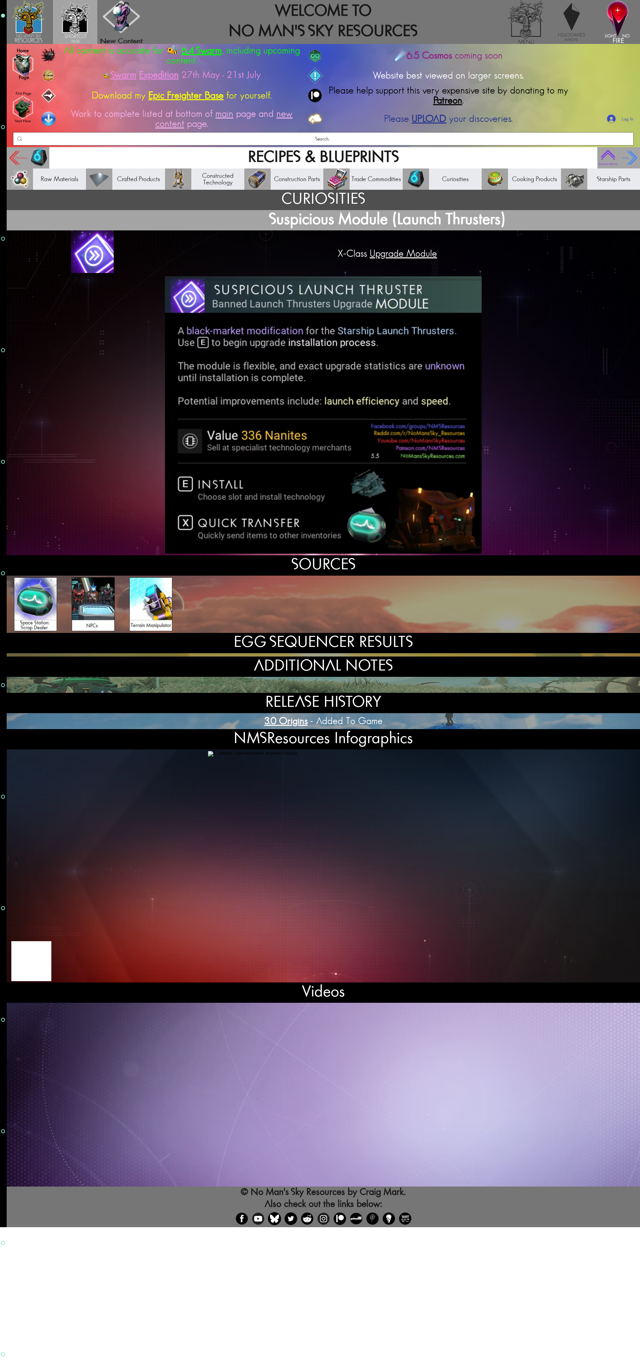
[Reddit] (307, 1218)
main (224, 114)
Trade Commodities (376, 179)
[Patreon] (339, 1218)
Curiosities (455, 179)
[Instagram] (323, 1218)
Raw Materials (59, 179)
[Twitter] (290, 1218)
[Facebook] (241, 1218)
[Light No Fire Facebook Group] (372, 1218)
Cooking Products (534, 179)
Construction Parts (297, 179)
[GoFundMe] (356, 1218)
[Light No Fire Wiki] (388, 1218)
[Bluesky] (274, 1218)
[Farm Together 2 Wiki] (405, 1218)
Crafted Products (138, 179)
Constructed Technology (217, 179)
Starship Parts (613, 179)
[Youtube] (258, 1218)
